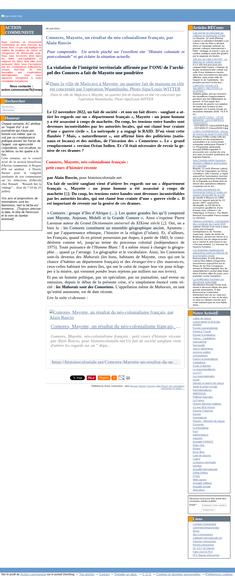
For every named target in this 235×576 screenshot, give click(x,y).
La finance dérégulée (204, 462)
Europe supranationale (205, 328)
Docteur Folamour (203, 410)
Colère (196, 458)
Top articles (87, 574)
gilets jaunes (200, 479)
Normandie (199, 345)
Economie (198, 424)
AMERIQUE (199, 393)
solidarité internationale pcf (207, 537)
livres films (198, 452)
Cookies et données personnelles (179, 574)
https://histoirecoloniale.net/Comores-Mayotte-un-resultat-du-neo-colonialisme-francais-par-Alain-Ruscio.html (115, 362)
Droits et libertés (202, 365)
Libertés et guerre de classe (208, 383)
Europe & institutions (204, 334)
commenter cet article (171, 388)
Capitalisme (199, 362)
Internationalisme (202, 390)
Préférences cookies (219, 574)
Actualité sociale (202, 486)
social (196, 379)
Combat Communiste (204, 524)
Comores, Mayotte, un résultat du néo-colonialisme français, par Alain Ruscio (116, 326)
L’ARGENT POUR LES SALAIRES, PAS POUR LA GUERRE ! (207, 88)
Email (192, 504)
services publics (202, 352)
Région (197, 448)
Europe (197, 414)
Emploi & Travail (202, 331)
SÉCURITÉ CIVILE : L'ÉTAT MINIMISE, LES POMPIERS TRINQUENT (208, 120)
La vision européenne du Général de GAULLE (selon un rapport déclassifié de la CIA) (210, 192)
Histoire (142, 386)
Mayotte (134, 386)
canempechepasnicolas (206, 527)
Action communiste (33, 574)
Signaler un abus (126, 574)
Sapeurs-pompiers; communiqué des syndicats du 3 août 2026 (211, 222)
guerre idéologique (203, 348)
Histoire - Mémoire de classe (209, 421)
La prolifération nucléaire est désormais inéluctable (208, 280)
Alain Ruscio (162, 386)
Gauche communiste (204, 541)
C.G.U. (147, 574)
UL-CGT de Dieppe (203, 548)
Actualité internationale (205, 469)
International (199, 341)
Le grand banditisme (204, 369)
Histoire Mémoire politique (207, 403)
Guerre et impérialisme (205, 359)
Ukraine (197, 465)
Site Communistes (203, 534)
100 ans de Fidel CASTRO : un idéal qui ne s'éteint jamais (210, 60)
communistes (200, 355)
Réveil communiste (203, 544)
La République (201, 427)
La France (198, 400)
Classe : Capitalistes (204, 338)
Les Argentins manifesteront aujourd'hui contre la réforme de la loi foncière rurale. (210, 253)
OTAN (196, 476)
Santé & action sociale (205, 386)
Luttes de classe (202, 318)
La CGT (197, 372)
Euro (195, 431)
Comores (151, 386)
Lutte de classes (202, 455)
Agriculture (199, 489)
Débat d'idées (200, 472)
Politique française (203, 396)
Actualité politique (202, 483)
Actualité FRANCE (203, 441)
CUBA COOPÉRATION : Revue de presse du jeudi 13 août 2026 (210, 133)
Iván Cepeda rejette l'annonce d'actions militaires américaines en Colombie (210, 163)
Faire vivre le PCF (203, 551)
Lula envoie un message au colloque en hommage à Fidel (209, 34)
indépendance (200, 434)
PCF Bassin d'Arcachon (206, 555)
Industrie (197, 438)
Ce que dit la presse (204, 407)
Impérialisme (200, 417)
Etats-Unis (198, 445)
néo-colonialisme (177, 386)
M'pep (196, 531)
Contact (104, 574)
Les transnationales (204, 376)
